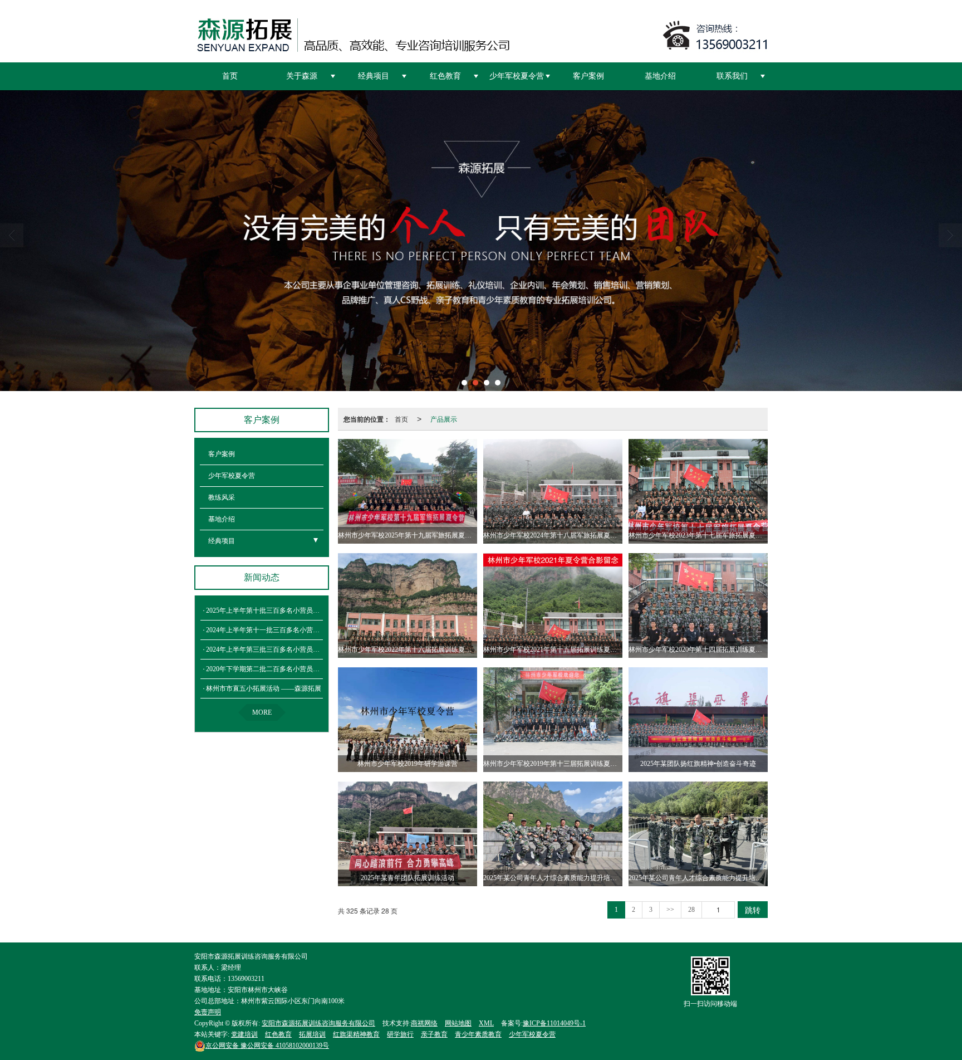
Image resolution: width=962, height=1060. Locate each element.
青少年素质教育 (478, 1034)
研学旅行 (400, 1034)
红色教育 (445, 76)
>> (670, 910)
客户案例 (588, 76)
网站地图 (458, 1023)
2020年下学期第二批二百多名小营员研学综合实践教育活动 (293, 669)
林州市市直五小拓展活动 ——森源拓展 (263, 688)
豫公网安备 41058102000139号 (267, 1045)
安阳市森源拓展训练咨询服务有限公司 (318, 1023)
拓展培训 (312, 1034)
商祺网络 (424, 1023)
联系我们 (732, 76)
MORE (262, 712)
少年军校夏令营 (516, 76)
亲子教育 (434, 1034)
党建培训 (244, 1034)
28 (691, 910)
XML (486, 1023)
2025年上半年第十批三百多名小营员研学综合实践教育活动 (293, 610)
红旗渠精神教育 (356, 1034)
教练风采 (221, 497)
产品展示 (443, 418)
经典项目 (373, 76)
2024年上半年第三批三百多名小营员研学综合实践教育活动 (293, 649)
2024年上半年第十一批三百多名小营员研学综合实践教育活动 (296, 630)
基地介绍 (660, 76)
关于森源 (301, 76)
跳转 (752, 909)
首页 (230, 76)
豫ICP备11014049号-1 (554, 1023)
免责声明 (207, 1012)
